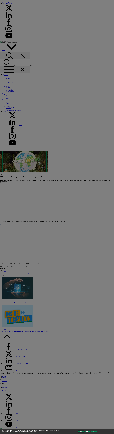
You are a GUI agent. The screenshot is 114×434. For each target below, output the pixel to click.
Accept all (94, 431)
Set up (81, 431)
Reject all (87, 431)
